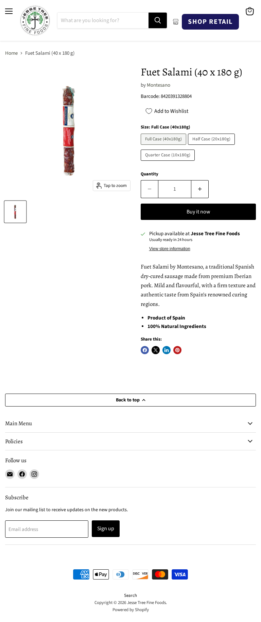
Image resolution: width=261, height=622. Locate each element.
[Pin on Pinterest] (177, 350)
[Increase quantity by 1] (200, 189)
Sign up (105, 528)
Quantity (149, 174)
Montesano (158, 85)
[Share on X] (156, 350)
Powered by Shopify (130, 610)
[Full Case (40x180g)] (164, 146)
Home (11, 53)
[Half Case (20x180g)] (212, 146)
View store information (169, 248)
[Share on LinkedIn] (166, 350)
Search (130, 595)
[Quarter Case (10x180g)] (168, 162)
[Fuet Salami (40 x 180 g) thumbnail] (15, 212)
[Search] (158, 20)
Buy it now (198, 211)
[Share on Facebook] (145, 350)
